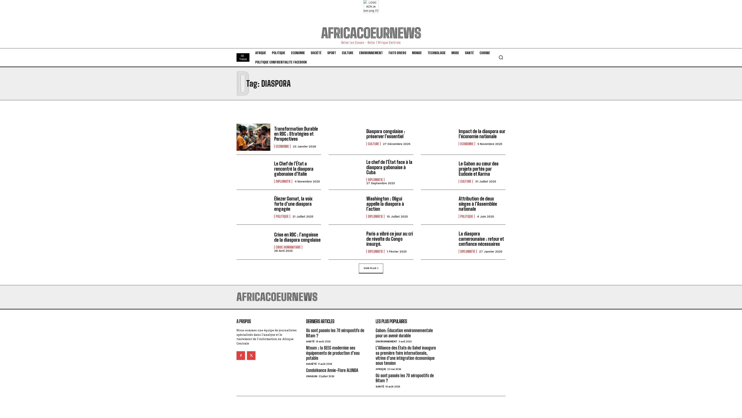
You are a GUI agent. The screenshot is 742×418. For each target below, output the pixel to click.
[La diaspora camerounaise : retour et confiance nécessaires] (438, 242)
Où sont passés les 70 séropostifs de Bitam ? (405, 378)
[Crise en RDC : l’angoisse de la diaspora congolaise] (253, 242)
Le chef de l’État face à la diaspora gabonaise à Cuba (389, 167)
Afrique (381, 369)
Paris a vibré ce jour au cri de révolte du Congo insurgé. (389, 239)
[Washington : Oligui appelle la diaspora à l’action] (345, 207)
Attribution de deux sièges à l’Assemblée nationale (478, 204)
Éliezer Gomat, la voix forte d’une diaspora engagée (293, 204)
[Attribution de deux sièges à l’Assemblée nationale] (438, 207)
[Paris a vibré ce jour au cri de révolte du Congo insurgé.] (345, 242)
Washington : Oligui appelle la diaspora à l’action (385, 204)
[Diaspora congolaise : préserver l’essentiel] (345, 137)
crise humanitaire (288, 247)
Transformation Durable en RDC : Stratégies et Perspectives (296, 134)
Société (311, 363)
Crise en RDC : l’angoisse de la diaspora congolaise (297, 237)
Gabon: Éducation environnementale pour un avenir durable (404, 333)
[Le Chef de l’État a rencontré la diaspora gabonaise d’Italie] (253, 172)
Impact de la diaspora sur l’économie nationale (482, 133)
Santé (310, 341)
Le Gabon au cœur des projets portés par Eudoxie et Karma (479, 169)
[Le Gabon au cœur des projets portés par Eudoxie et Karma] (438, 172)
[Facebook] (241, 355)
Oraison (311, 376)
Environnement (386, 341)
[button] (500, 57)
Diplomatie (283, 181)
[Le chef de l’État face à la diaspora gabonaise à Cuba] (345, 172)
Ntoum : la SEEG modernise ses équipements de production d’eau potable (333, 353)
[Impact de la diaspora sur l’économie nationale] (438, 137)
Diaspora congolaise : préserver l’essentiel (385, 133)
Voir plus (370, 268)
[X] (251, 355)
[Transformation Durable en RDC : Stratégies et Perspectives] (253, 137)
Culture (373, 144)
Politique (282, 216)
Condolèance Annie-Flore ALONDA (332, 370)
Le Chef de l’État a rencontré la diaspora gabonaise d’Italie (293, 169)
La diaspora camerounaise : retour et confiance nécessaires (481, 239)
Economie (282, 146)
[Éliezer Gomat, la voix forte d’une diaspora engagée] (253, 207)
